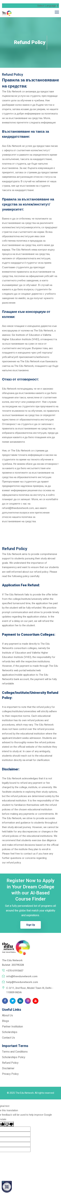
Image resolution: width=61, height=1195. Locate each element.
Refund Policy (10, 1063)
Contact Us (8, 1038)
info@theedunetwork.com (21, 976)
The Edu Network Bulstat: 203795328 (13, 962)
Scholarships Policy (13, 1057)
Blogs (5, 1021)
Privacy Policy (10, 1074)
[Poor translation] (9, 1124)
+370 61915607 (14, 970)
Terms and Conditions (15, 1052)
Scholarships (9, 1032)
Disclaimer (8, 1068)
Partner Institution (12, 1027)
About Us (7, 1015)
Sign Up (30, 925)
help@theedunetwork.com (22, 982)
